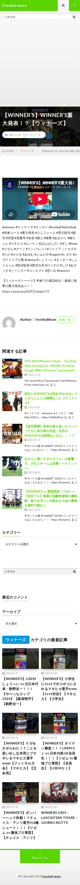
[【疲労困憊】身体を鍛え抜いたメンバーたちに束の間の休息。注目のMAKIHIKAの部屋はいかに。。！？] (12, 434)
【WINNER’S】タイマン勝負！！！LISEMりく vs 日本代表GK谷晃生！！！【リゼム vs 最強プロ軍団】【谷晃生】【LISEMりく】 (59, 755)
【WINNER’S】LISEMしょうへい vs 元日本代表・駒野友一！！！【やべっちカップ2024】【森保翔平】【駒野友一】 (20, 691)
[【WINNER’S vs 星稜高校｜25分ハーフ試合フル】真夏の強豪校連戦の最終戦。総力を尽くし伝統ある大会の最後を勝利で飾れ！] (12, 499)
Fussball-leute (51, 876)
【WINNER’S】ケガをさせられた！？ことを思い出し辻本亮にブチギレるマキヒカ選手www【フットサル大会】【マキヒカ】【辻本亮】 (19, 758)
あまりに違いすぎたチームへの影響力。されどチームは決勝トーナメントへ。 (50, 463)
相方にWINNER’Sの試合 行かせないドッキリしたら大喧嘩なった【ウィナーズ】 (51, 398)
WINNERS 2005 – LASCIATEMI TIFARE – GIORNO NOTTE (59, 817)
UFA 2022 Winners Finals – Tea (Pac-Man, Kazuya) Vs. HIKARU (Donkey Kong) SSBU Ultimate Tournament (51, 365)
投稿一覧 (65, 319)
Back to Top (40, 858)
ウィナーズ (34, 134)
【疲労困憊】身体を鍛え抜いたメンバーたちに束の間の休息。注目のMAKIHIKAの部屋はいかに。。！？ (50, 430)
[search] (74, 17)
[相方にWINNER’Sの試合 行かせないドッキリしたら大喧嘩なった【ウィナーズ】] (12, 401)
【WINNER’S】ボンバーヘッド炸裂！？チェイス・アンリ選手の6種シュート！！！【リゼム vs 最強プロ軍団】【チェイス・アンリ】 (20, 825)
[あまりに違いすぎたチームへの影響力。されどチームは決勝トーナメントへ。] (12, 466)
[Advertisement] (40, 64)
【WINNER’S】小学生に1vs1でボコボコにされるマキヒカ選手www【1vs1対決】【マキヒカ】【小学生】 (59, 689)
